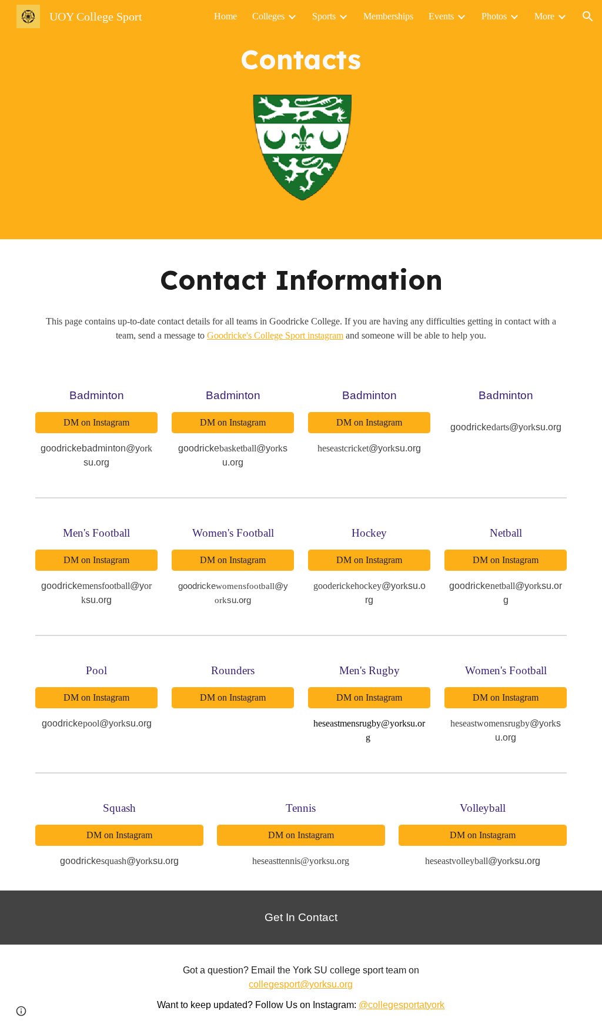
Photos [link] (494, 16)
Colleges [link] (268, 16)
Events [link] (441, 16)
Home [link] (225, 16)
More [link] (544, 16)
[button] (588, 16)
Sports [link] (324, 16)
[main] (301, 59)
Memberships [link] (388, 16)
